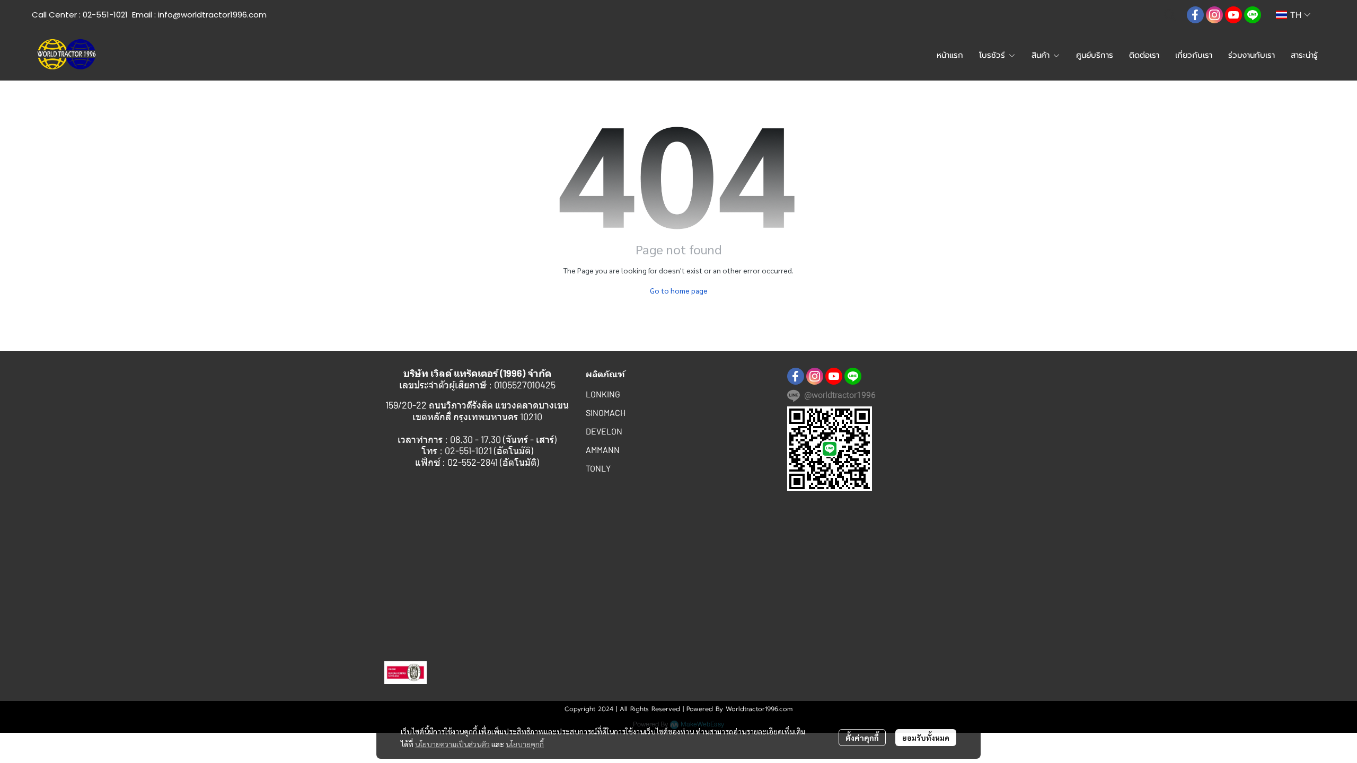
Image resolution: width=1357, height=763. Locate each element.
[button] (1170, 15)
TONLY (598, 468)
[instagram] (1214, 14)
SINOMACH (605, 412)
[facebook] (1195, 14)
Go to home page (679, 290)
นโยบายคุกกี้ (525, 744)
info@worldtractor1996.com (212, 14)
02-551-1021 (105, 14)
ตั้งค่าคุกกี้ (862, 737)
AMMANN (603, 450)
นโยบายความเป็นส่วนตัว (452, 744)
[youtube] (1233, 14)
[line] (1252, 14)
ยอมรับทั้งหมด (925, 737)
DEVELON (604, 431)
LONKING (603, 394)
